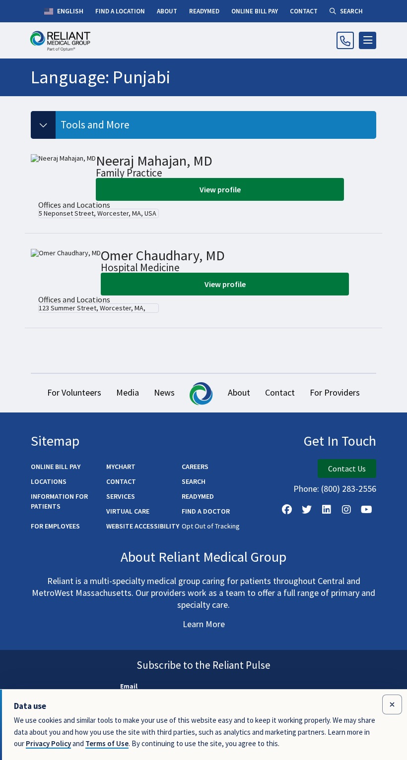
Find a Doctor (206, 511)
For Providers (335, 392)
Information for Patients (59, 501)
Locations (49, 481)
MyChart (121, 466)
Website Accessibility (142, 526)
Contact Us (347, 468)
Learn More (204, 624)
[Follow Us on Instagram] (346, 510)
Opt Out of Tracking (211, 526)
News (164, 392)
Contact (280, 392)
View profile (220, 189)
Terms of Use (107, 743)
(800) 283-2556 (348, 488)
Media (127, 392)
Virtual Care (127, 511)
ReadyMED (198, 496)
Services (120, 496)
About (239, 392)
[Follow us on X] (307, 510)
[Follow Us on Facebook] (287, 510)
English (69, 10)
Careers (195, 466)
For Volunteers (74, 392)
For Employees (55, 526)
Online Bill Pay (55, 466)
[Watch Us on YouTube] (366, 510)
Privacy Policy (48, 743)
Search (193, 481)
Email (128, 686)
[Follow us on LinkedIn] (327, 510)
